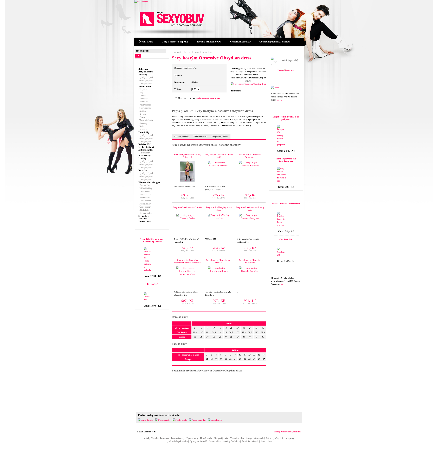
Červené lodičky (145, 213)
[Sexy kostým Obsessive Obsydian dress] (248, 84)
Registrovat (289, 70)
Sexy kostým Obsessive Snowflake (250, 261)
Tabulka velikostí (200, 136)
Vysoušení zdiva (237, 438)
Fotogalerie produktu (219, 136)
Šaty (140, 92)
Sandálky (142, 74)
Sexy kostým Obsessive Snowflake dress (286, 160)
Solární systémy (273, 438)
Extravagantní (145, 149)
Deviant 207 (152, 284)
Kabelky (142, 218)
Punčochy (142, 98)
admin (276, 432)
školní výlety (266, 441)
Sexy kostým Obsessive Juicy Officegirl (187, 155)
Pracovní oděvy (177, 438)
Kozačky (142, 170)
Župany (142, 95)
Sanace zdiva (215, 441)
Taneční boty (144, 153)
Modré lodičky (144, 204)
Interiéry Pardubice (231, 441)
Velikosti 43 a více (147, 147)
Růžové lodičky (145, 188)
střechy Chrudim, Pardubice (156, 438)
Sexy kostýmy (144, 108)
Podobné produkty (181, 136)
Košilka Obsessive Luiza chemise (286, 203)
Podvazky (142, 102)
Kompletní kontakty (240, 41)
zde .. (282, 284)
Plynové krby (192, 438)
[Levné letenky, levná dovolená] (215, 420)
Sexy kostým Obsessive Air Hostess (218, 261)
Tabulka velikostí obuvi (209, 41)
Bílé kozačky (144, 197)
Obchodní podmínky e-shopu (274, 41)
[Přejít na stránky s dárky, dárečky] (145, 420)
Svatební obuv (144, 194)
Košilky (142, 111)
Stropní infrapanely (255, 438)
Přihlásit (281, 70)
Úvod (174, 52)
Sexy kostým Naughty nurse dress (219, 208)
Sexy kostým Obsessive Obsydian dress (195, 52)
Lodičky (142, 158)
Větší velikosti (144, 105)
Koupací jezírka (221, 438)
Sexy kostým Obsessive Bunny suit (250, 208)
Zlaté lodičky (144, 185)
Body (141, 126)
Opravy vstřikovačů (198, 441)
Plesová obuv (144, 191)
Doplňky (142, 89)
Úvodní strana (146, 41)
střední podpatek (145, 80)
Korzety (142, 114)
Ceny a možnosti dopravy (175, 41)
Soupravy (142, 123)
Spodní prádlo (145, 86)
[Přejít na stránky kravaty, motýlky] (197, 420)
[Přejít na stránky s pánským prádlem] (180, 420)
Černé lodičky (144, 207)
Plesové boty (144, 155)
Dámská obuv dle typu (149, 182)
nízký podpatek (145, 83)
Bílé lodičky (143, 210)
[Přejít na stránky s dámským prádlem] (162, 420)
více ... (279, 100)
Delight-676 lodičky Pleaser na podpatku (286, 118)
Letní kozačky (144, 201)
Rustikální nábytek (250, 441)
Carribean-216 (285, 239)
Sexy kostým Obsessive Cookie (187, 207)
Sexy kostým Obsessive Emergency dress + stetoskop (187, 261)
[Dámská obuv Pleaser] (141, 1)
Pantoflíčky (144, 132)
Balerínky (143, 69)
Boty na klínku (145, 71)
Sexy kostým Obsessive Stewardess (250, 155)
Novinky (142, 129)
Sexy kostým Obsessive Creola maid (218, 155)
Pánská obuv (144, 221)
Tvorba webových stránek (290, 432)
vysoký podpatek (145, 77)
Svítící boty (143, 216)
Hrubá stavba (206, 438)
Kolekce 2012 (145, 144)
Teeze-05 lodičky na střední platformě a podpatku (152, 240)
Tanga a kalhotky (145, 120)
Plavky (141, 117)
